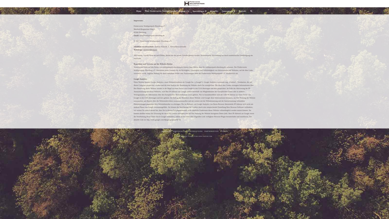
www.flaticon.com (205, 136)
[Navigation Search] (251, 10)
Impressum (166, 131)
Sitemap (224, 131)
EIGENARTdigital (150, 50)
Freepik (191, 136)
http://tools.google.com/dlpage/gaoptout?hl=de (164, 120)
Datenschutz (179, 131)
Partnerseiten (212, 131)
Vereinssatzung (195, 131)
